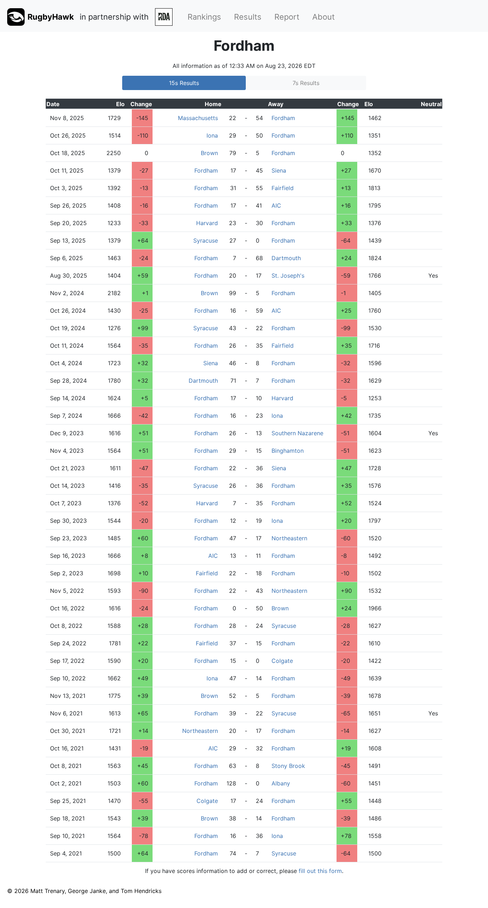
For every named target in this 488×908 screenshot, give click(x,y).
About (323, 16)
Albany (281, 783)
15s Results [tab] (184, 82)
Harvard (207, 223)
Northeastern (289, 538)
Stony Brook (288, 765)
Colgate (282, 660)
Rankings (204, 16)
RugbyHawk (51, 16)
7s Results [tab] (306, 82)
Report (286, 16)
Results (248, 16)
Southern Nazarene (297, 433)
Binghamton (288, 450)
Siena (279, 170)
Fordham (283, 117)
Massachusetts (198, 117)
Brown (209, 153)
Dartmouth (286, 258)
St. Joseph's (288, 275)
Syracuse (205, 240)
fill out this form (320, 870)
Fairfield (283, 188)
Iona (212, 135)
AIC (276, 205)
